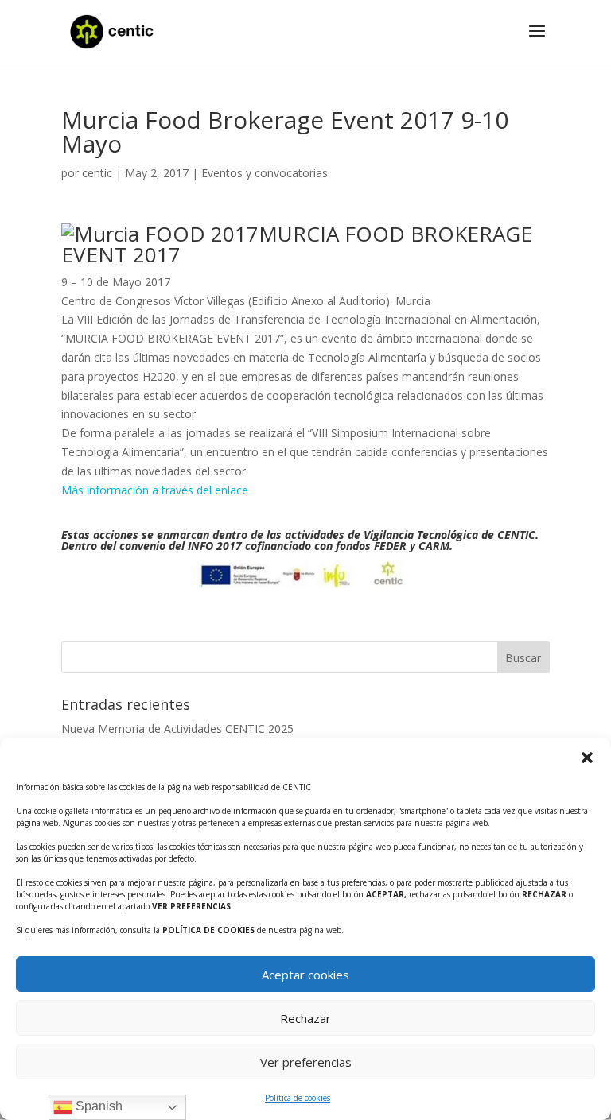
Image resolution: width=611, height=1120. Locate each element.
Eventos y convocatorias (264, 172)
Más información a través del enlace (154, 490)
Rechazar (305, 1018)
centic (97, 172)
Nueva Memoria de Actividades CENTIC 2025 (177, 728)
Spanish (97, 1106)
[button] (587, 757)
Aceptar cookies (305, 974)
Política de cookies (297, 1097)
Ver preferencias (306, 1062)
